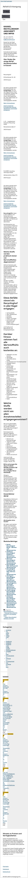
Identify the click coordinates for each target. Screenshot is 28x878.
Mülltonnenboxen (11, 650)
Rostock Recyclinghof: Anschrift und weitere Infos (10, 614)
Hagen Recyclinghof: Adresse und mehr (10, 618)
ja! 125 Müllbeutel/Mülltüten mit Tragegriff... (9, 785)
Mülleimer (8, 643)
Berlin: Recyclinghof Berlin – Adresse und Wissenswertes (12, 547)
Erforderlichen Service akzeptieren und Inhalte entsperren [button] (10, 109)
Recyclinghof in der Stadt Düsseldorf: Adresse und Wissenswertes (11, 585)
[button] (4, 19)
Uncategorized (10, 661)
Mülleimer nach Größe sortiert (8, 646)
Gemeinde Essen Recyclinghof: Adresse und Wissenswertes (12, 605)
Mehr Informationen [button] (9, 103)
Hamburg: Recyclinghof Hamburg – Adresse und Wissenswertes (11, 554)
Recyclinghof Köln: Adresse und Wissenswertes (12, 566)
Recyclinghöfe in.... (9, 611)
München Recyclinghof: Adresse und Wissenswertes (11, 561)
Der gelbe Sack (7, 633)
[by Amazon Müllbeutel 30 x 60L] (6, 688)
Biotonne (8, 630)
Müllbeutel (9, 641)
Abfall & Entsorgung (12, 6)
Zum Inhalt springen (6, 1)
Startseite (6, 866)
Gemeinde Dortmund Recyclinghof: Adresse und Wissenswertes (11, 598)
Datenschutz (6, 872)
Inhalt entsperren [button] (8, 106)
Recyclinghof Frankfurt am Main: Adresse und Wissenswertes (11, 571)
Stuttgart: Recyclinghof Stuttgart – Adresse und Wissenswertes (11, 578)
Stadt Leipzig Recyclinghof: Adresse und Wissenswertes (11, 592)
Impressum (6, 869)
